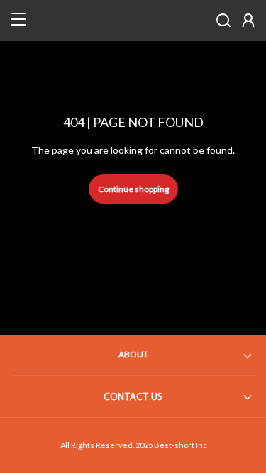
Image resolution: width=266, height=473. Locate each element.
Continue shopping (133, 189)
